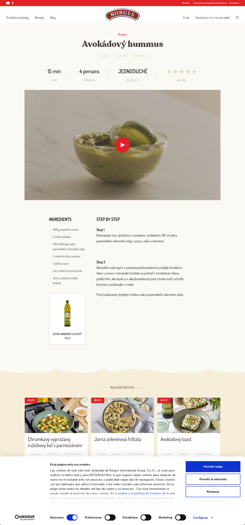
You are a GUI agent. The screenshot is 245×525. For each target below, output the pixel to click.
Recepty (39, 18)
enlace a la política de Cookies (140, 493)
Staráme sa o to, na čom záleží (212, 18)
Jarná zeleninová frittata (117, 439)
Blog (53, 18)
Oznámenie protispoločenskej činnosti (210, 3)
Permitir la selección (213, 479)
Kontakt (185, 3)
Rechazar (213, 491)
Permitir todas (213, 466)
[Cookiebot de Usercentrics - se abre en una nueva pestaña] (25, 517)
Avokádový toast (175, 439)
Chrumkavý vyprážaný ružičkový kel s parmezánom (55, 442)
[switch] (110, 517)
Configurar (200, 517)
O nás (186, 18)
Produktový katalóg (17, 18)
